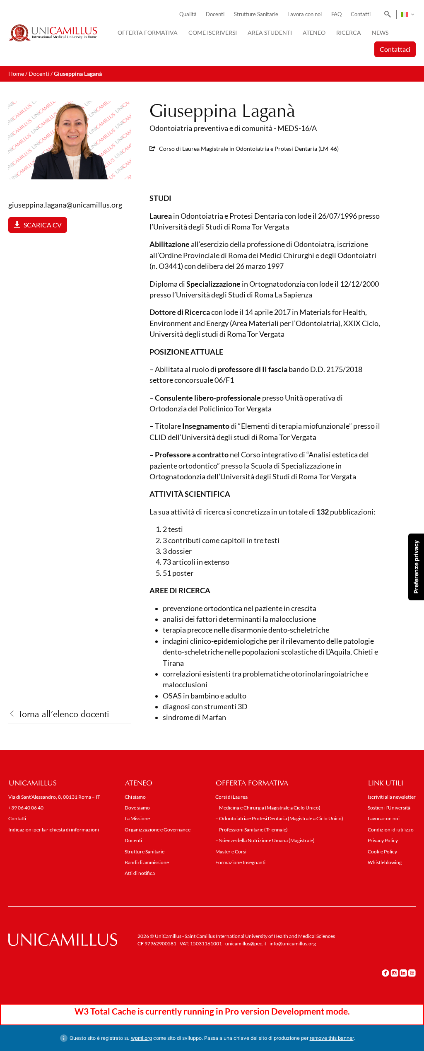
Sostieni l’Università (389, 808)
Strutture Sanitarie (256, 14)
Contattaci (395, 49)
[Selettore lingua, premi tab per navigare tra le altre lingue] (407, 14)
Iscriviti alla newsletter (392, 797)
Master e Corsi (230, 851)
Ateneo (314, 32)
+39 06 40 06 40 (25, 808)
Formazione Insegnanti (240, 862)
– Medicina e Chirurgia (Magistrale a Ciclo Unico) (267, 808)
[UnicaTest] (52, 33)
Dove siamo (137, 808)
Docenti (215, 14)
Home (16, 73)
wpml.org (141, 1038)
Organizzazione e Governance (157, 829)
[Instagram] (394, 973)
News (380, 32)
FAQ (336, 14)
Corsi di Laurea (231, 797)
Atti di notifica (140, 873)
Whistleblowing (385, 862)
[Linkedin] (403, 973)
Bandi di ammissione (147, 862)
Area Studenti (270, 32)
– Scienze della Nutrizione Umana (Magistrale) (265, 840)
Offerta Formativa (148, 32)
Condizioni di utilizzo (391, 829)
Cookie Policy (382, 851)
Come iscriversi (212, 32)
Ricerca (348, 32)
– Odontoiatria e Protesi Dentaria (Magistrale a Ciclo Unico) (279, 818)
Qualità (188, 14)
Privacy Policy (383, 840)
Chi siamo (135, 797)
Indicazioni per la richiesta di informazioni (53, 829)
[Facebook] (385, 973)
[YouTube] (412, 973)
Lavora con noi (304, 14)
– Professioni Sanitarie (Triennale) (251, 829)
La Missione (137, 818)
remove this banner (332, 1038)
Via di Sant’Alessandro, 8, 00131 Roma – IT (54, 797)
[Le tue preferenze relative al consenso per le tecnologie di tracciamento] (416, 567)
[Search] (386, 14)
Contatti (361, 14)
